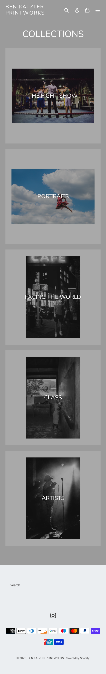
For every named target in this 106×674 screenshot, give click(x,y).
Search (15, 585)
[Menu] (97, 10)
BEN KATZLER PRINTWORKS (25, 10)
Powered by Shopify (77, 658)
